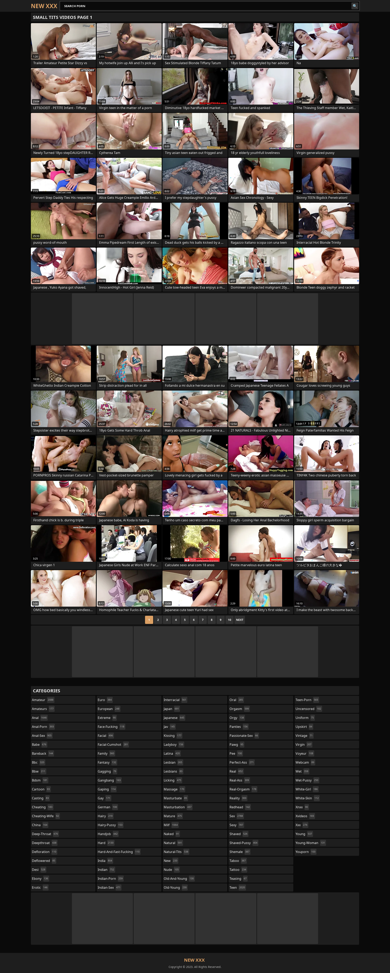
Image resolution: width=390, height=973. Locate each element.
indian (106, 869)
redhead (240, 807)
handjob (108, 834)
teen (237, 887)
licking (172, 780)
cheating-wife (45, 816)
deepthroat (44, 843)
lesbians (173, 771)
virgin (303, 744)
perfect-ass (242, 762)
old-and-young (179, 878)
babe (39, 744)
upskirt (304, 726)
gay (104, 798)
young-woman (310, 843)
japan (171, 709)
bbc (38, 762)
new (170, 860)
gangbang (109, 780)
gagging (107, 771)
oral (236, 700)
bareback (42, 753)
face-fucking (111, 726)
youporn (305, 852)
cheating (42, 807)
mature (173, 816)
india (105, 860)
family (106, 753)
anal (39, 717)
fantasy (107, 762)
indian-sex (109, 887)
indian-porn (110, 878)
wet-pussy (307, 780)
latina (172, 753)
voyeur (304, 753)
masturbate (175, 798)
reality (238, 798)
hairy (105, 816)
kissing (172, 735)
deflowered (43, 860)
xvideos (305, 816)
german (107, 807)
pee (236, 753)
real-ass (239, 780)
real (236, 771)
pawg (236, 744)
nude (171, 869)
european (108, 709)
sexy (236, 825)
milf (171, 825)
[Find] (354, 5)
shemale (239, 852)
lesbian (173, 762)
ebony (40, 878)
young (304, 834)
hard (106, 843)
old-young (175, 887)
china (39, 825)
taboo (238, 860)
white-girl (307, 789)
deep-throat (45, 834)
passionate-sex (244, 735)
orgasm (239, 709)
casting (40, 798)
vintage (304, 735)
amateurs (43, 709)
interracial (175, 700)
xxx (301, 825)
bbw (38, 771)
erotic (40, 887)
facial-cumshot (113, 744)
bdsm (39, 780)
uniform (305, 717)
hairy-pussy (110, 825)
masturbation (178, 807)
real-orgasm (243, 789)
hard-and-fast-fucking (119, 852)
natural (173, 843)
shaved (238, 834)
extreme (107, 717)
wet (302, 771)
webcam (305, 762)
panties (239, 726)
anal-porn (43, 726)
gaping (107, 789)
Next (239, 620)
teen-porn (307, 700)
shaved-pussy (243, 843)
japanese (174, 717)
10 (229, 620)
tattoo (238, 869)
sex (236, 816)
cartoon (41, 789)
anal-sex (42, 735)
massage (174, 789)
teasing (238, 878)
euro (105, 700)
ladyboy (173, 744)
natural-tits (176, 852)
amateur (42, 700)
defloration (44, 852)
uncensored (308, 709)
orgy (237, 717)
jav (169, 726)
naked (171, 834)
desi (38, 869)
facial (105, 735)
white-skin (307, 798)
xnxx (302, 807)
